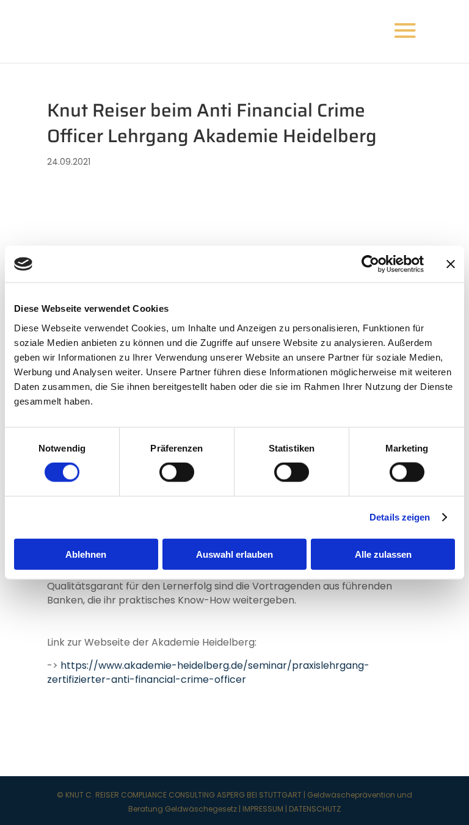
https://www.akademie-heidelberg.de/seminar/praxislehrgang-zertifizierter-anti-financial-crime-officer (208, 672)
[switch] (176, 472)
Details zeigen (399, 517)
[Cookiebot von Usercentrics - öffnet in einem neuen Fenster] (370, 264)
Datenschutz (315, 809)
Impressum (262, 809)
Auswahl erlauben (234, 554)
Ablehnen (85, 554)
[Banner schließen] (450, 264)
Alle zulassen (383, 554)
